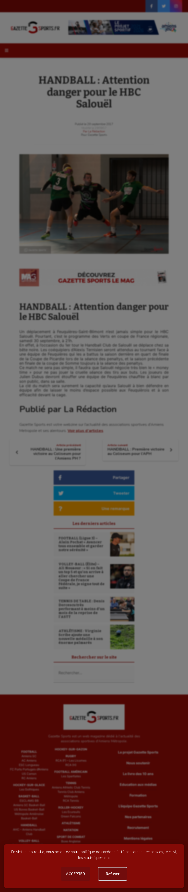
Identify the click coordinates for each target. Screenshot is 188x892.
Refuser (112, 873)
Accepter (75, 873)
